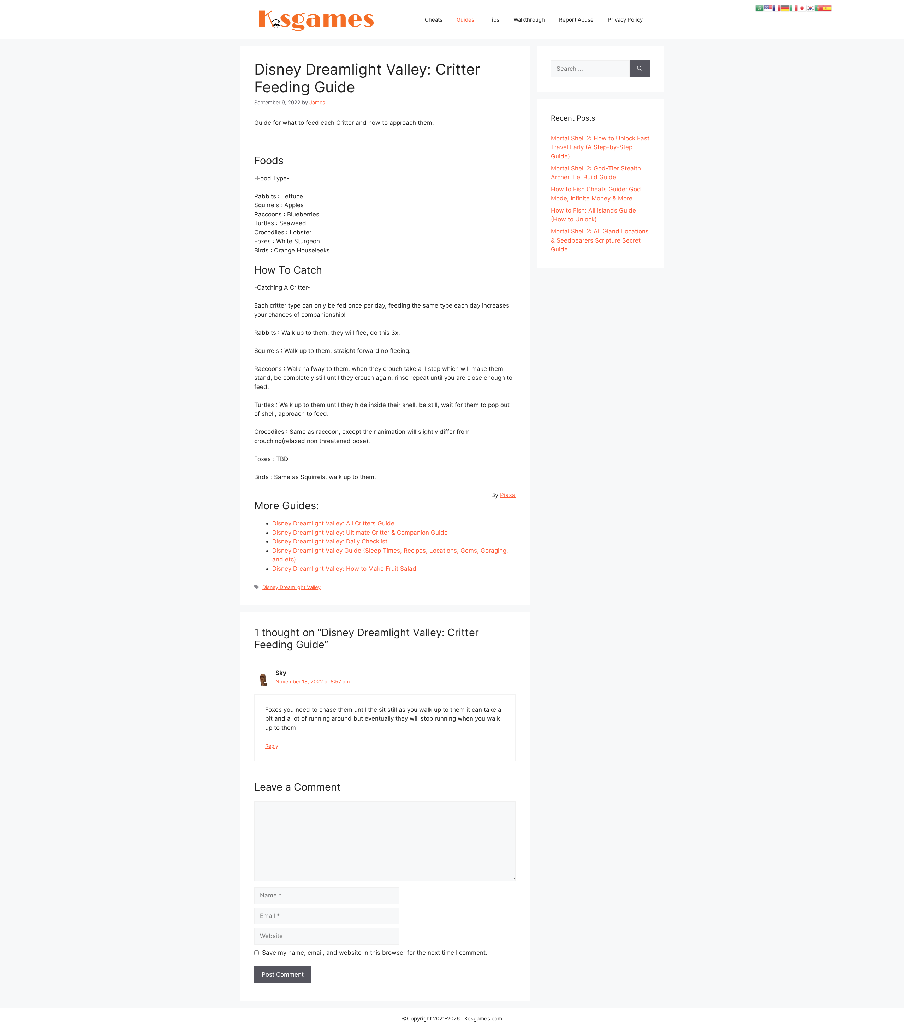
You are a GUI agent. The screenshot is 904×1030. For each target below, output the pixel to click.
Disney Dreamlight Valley (291, 587)
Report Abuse (576, 19)
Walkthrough (529, 19)
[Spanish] (827, 7)
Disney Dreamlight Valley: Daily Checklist (329, 541)
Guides (465, 19)
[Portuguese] (819, 7)
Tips (493, 19)
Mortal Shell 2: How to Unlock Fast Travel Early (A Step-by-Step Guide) (600, 147)
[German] (785, 7)
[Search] (640, 68)
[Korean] (810, 7)
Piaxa (508, 495)
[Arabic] (759, 7)
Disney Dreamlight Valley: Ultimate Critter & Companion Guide (360, 532)
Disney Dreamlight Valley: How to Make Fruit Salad (344, 568)
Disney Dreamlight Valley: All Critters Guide (333, 523)
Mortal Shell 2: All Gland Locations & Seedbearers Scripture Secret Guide (600, 240)
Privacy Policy (625, 19)
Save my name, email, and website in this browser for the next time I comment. (374, 952)
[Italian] (793, 7)
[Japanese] (802, 7)
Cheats (433, 19)
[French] (776, 7)
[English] (768, 7)
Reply (271, 746)
